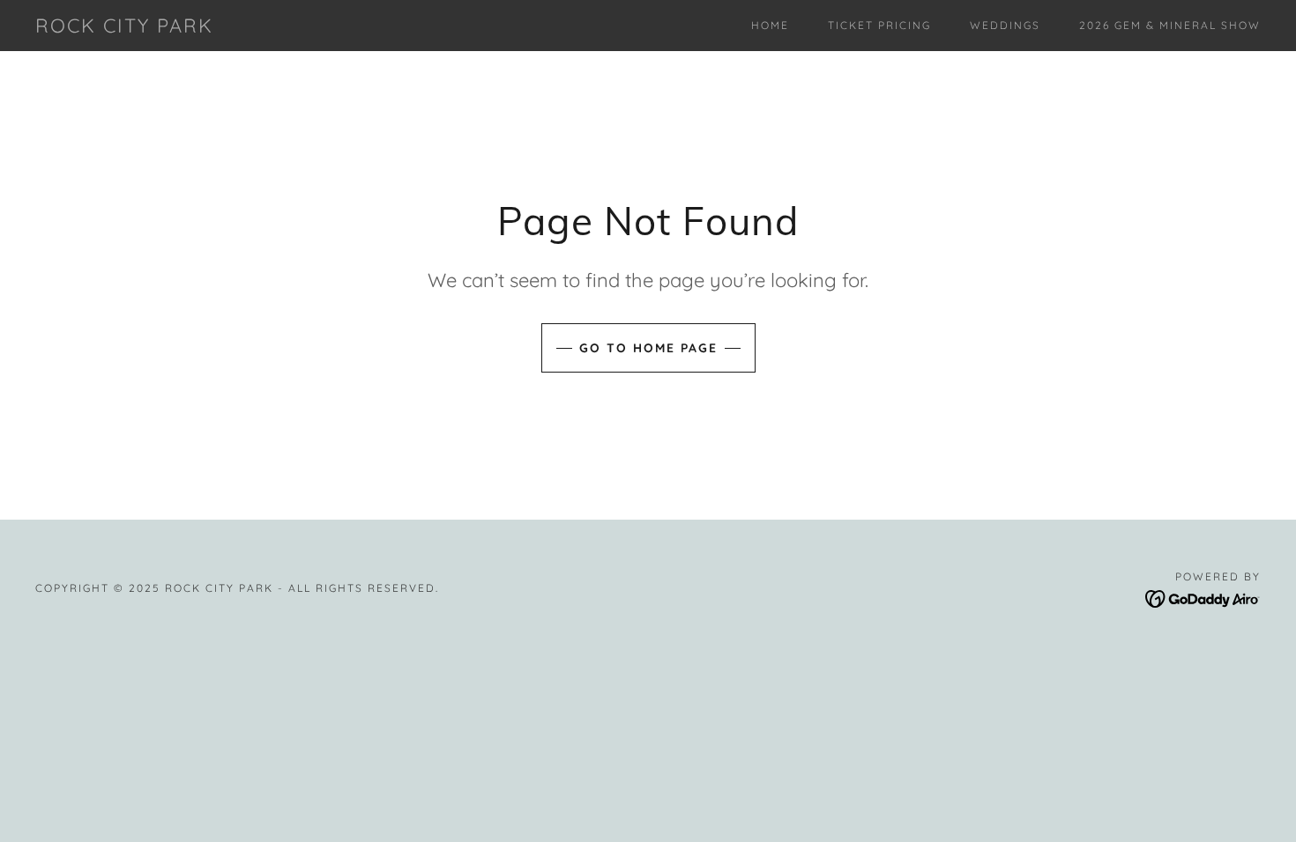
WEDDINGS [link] (1005, 25)
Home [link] (770, 25)
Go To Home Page (648, 348)
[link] (124, 27)
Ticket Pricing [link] (879, 25)
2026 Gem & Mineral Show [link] (1170, 25)
